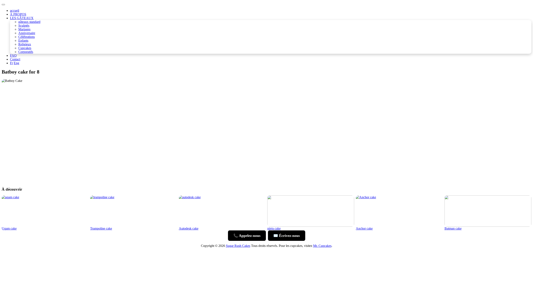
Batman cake (453, 228)
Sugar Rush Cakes (238, 246)
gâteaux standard (29, 22)
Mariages (24, 29)
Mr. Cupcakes (322, 246)
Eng (16, 63)
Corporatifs (25, 52)
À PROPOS (18, 14)
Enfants (23, 40)
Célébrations (26, 37)
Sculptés (23, 25)
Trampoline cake (101, 228)
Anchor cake (364, 228)
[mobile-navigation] (3, 4)
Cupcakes (24, 48)
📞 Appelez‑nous (246, 236)
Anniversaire (26, 33)
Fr (11, 63)
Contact (15, 59)
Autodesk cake (188, 228)
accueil (14, 10)
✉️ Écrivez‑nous (286, 236)
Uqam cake (9, 228)
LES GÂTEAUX (22, 18)
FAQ (13, 55)
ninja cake (274, 228)
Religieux (24, 44)
